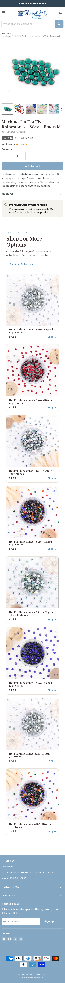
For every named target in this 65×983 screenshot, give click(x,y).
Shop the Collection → (23, 264)
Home (5, 33)
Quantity (7, 149)
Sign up (49, 921)
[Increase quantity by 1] (29, 156)
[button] (7, 109)
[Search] (59, 24)
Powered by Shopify (32, 977)
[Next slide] (61, 109)
